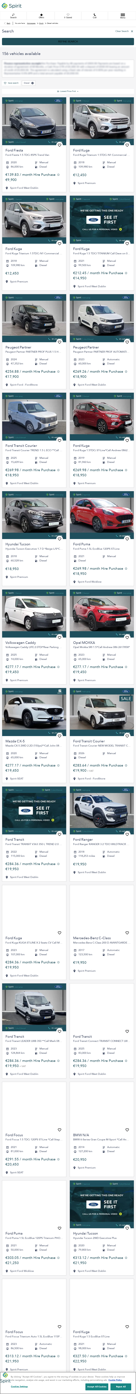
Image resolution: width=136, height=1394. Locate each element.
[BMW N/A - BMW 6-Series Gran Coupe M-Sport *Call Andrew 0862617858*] (102, 1085)
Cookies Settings (19, 1386)
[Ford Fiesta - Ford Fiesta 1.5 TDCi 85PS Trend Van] (34, 100)
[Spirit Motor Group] (12, 6)
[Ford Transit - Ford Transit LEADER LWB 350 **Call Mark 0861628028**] (34, 987)
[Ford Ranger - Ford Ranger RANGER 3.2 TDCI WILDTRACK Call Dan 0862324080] (102, 790)
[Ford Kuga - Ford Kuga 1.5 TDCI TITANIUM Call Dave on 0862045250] (102, 199)
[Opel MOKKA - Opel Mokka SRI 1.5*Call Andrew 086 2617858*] (102, 593)
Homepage (31, 23)
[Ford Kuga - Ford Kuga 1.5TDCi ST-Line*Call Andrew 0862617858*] (102, 396)
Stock (41, 23)
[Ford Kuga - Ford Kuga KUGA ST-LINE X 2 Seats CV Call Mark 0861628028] (34, 888)
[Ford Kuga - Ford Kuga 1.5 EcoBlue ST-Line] (102, 1282)
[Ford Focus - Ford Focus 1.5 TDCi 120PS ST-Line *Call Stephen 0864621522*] (34, 1085)
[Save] (59, 124)
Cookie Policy (115, 1380)
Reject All (121, 1386)
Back (8, 23)
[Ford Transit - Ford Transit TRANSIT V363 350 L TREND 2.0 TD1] (34, 790)
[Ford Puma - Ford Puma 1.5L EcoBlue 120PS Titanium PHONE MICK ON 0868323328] (34, 1184)
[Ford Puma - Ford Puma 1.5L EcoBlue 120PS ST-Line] (102, 494)
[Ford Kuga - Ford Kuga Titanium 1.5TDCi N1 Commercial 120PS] (102, 100)
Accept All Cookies (96, 1386)
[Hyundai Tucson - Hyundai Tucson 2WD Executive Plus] (102, 1184)
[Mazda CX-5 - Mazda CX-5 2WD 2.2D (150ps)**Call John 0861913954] (34, 691)
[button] (32, 62)
